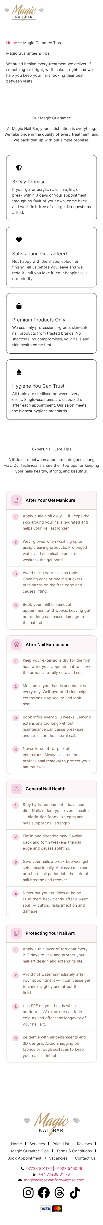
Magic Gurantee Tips (30, 1151)
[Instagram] (28, 1193)
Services (37, 1143)
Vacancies (58, 1158)
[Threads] (59, 1193)
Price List (60, 1143)
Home (11, 42)
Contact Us (85, 1158)
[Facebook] (44, 1193)
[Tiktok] (75, 1193)
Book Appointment (24, 1158)
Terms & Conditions (74, 1151)
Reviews (84, 1143)
